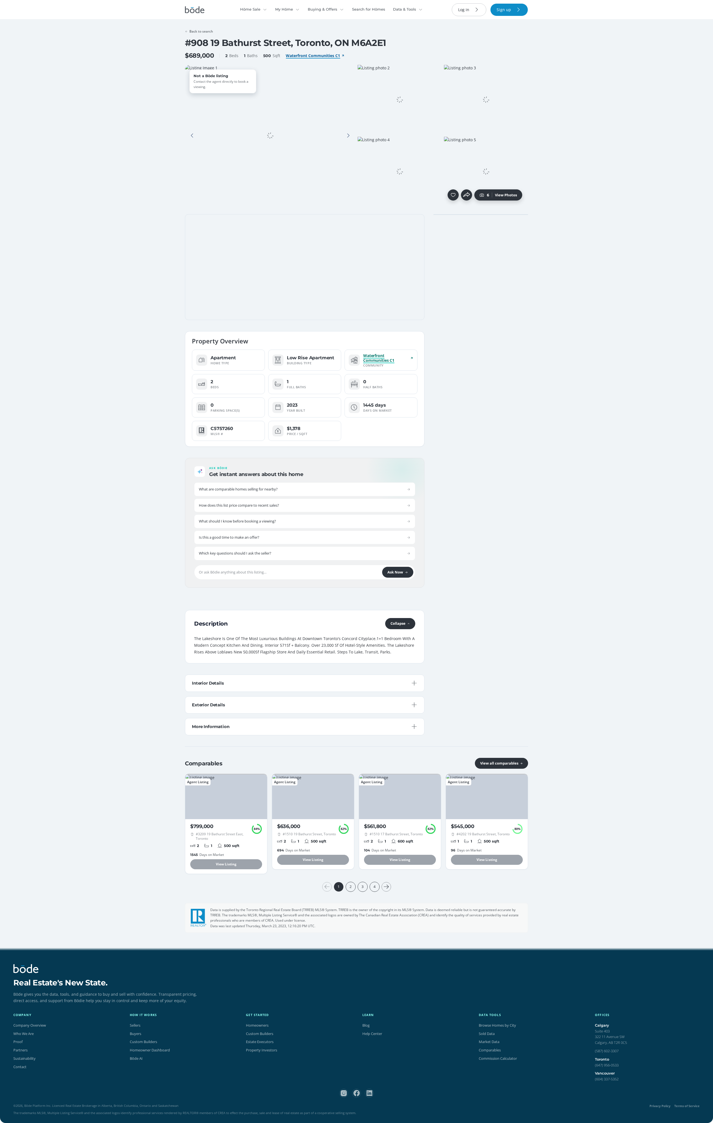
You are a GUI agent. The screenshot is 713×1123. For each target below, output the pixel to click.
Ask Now (395, 572)
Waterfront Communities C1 (313, 55)
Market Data (489, 1041)
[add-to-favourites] (453, 195)
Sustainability (24, 1058)
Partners (20, 1050)
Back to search (201, 31)
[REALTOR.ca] (198, 918)
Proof (18, 1041)
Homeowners (257, 1025)
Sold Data (487, 1033)
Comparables (490, 1050)
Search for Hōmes (368, 9)
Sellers (135, 1025)
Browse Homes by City (497, 1025)
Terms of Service (687, 1106)
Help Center (372, 1033)
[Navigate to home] (194, 9)
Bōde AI (136, 1058)
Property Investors (261, 1050)
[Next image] (348, 135)
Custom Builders (143, 1041)
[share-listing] (466, 195)
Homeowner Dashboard (150, 1050)
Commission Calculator (498, 1058)
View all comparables (499, 763)
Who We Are (23, 1033)
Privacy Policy (659, 1106)
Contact (19, 1066)
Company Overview (29, 1025)
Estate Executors (260, 1041)
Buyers (135, 1033)
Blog (366, 1025)
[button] (192, 135)
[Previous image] (192, 135)
